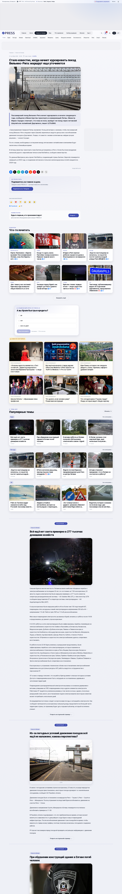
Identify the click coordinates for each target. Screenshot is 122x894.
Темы (4, 37)
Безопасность (77, 37)
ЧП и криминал (59, 33)
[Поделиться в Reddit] (30, 172)
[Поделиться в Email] (42, 172)
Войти (113, 1)
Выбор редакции (71, 33)
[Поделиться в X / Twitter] (14, 172)
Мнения (82, 33)
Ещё (88, 33)
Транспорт (28, 37)
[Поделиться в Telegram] (22, 172)
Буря (9, 37)
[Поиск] (101, 33)
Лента (31, 33)
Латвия (21, 37)
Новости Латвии (41, 33)
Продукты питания (66, 37)
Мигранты (50, 37)
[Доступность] (118, 1)
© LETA (34, 56)
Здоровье (42, 37)
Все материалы (108, 417)
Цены (57, 37)
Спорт (98, 37)
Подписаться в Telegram (22, 189)
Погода (15, 37)
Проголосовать (24, 331)
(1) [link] (75, 289)
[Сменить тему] (110, 33)
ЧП (11, 482)
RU (114, 33)
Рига (93, 37)
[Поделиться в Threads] (38, 172)
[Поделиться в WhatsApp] (18, 172)
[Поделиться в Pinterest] (34, 172)
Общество (86, 37)
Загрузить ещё (61, 298)
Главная (24, 33)
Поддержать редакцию (102, 1)
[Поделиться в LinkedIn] (26, 172)
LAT (118, 33)
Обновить (107, 411)
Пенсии (104, 37)
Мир (50, 33)
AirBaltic (35, 37)
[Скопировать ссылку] (46, 172)
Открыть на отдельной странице (61, 714)
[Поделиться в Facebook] (10, 172)
